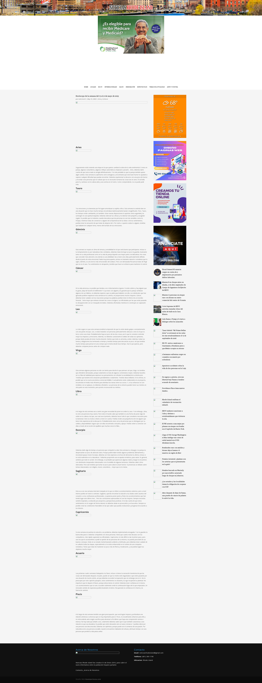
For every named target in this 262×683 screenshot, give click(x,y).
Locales (93, 87)
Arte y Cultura (172, 87)
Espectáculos (142, 87)
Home (86, 87)
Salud (121, 87)
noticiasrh (82, 99)
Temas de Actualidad (157, 87)
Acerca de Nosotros (91, 670)
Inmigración (130, 87)
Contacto (79, 670)
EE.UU (100, 87)
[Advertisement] (131, 69)
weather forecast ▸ (170, 136)
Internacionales (111, 87)
